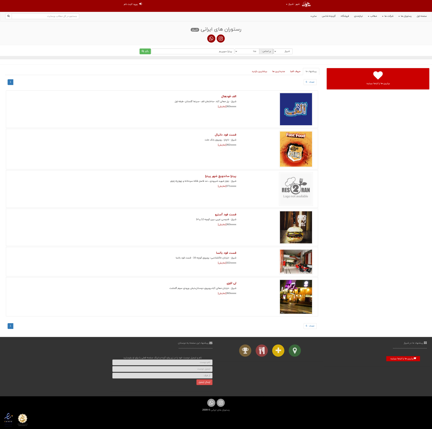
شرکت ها (388, 16)
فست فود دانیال (225, 135)
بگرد (146, 51)
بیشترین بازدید (259, 71)
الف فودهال (228, 96)
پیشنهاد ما (311, 71)
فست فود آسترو (225, 214)
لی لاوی (231, 283)
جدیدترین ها (278, 71)
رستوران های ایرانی (220, 410)
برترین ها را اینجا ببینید (402, 358)
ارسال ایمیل (204, 382)
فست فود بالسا (226, 253)
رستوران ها (406, 16)
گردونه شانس (329, 16)
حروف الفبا (295, 71)
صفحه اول (422, 16)
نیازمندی (358, 16)
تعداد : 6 (310, 82)
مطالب (373, 16)
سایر (314, 16)
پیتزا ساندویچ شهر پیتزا (220, 176)
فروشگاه (345, 16)
